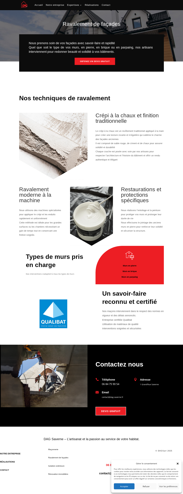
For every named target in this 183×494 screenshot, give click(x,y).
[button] (177, 463)
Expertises (73, 5)
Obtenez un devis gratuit (95, 61)
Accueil (39, 5)
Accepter (124, 486)
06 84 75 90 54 (110, 384)
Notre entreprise (55, 5)
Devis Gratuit (110, 411)
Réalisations (92, 5)
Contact (106, 5)
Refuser (146, 486)
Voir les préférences (168, 486)
